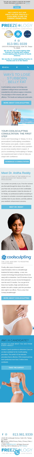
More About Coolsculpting (16, 298)
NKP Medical (23, 446)
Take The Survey (16, 368)
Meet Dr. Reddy (16, 207)
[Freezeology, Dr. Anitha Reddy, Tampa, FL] (17, 26)
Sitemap (5, 441)
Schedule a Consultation (17, 162)
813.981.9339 (17, 44)
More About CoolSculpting (16, 103)
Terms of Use (5, 443)
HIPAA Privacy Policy (15, 441)
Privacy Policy (27, 441)
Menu (6, 67)
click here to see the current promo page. (17, 17)
